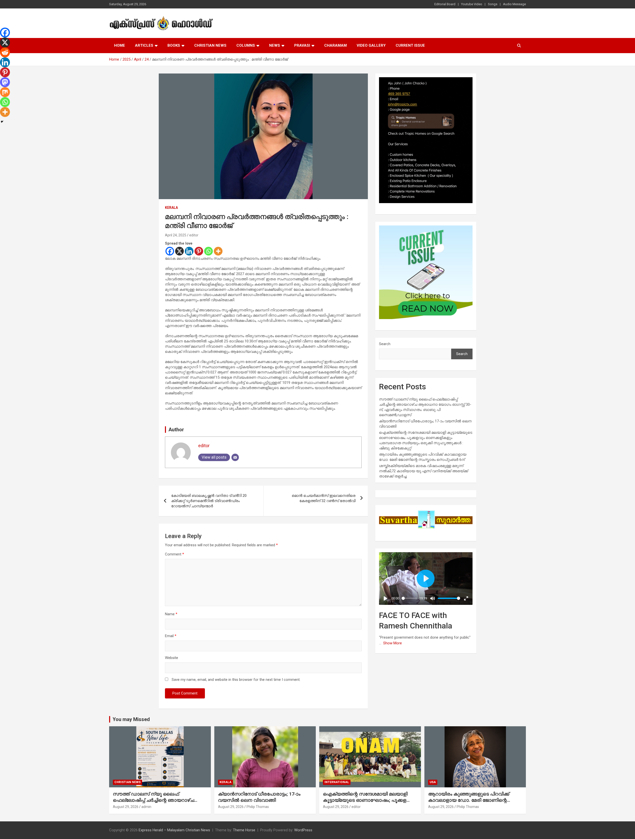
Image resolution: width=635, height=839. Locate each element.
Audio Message (514, 4)
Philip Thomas (258, 807)
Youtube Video (471, 4)
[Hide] (2, 122)
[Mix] (5, 92)
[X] (179, 251)
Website (171, 658)
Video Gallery (371, 45)
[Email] (235, 457)
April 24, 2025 (175, 235)
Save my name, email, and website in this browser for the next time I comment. (236, 679)
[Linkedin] (189, 251)
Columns (245, 45)
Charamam (335, 45)
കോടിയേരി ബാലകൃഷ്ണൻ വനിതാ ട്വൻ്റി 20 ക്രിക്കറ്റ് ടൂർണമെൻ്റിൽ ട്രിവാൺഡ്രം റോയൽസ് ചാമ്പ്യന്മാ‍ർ (209, 500)
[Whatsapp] (208, 251)
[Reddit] (5, 52)
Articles (144, 45)
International (336, 782)
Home (119, 45)
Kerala (171, 208)
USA (433, 782)
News (274, 45)
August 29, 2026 (125, 807)
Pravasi (302, 45)
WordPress (303, 830)
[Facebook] (169, 251)
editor (193, 235)
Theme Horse (244, 830)
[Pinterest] (198, 251)
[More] (218, 251)
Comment (174, 554)
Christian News (210, 45)
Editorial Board (444, 4)
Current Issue (410, 45)
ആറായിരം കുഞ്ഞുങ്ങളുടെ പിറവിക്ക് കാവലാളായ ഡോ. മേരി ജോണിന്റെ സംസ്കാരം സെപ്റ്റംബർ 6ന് (468, 800)
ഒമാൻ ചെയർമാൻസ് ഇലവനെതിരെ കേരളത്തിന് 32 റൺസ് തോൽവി (323, 498)
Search (384, 344)
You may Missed (131, 719)
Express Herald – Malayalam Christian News (174, 830)
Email (170, 636)
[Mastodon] (5, 82)
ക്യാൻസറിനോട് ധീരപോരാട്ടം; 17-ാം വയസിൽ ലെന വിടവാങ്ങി (259, 797)
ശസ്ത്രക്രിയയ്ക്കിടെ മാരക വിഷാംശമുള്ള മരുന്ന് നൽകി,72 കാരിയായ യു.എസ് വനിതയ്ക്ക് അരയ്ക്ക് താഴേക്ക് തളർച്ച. (423, 471)
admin (146, 807)
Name (171, 614)
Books (173, 45)
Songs (492, 4)
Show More (392, 643)
